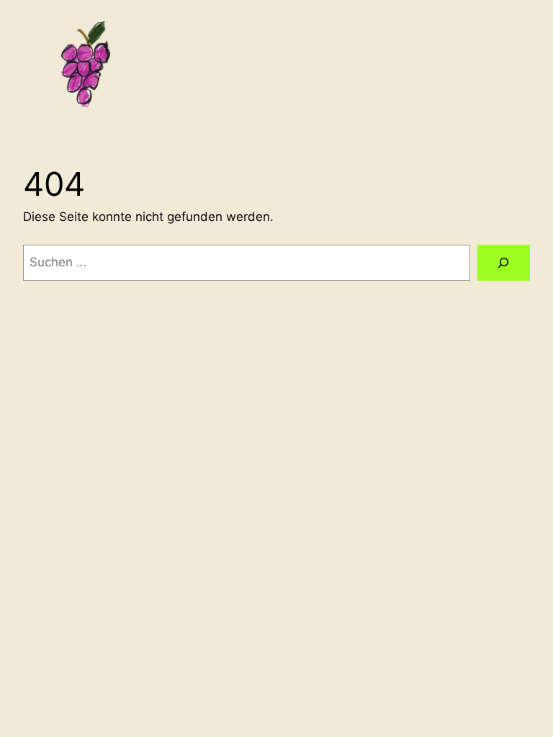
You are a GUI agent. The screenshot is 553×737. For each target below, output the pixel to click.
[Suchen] (503, 263)
